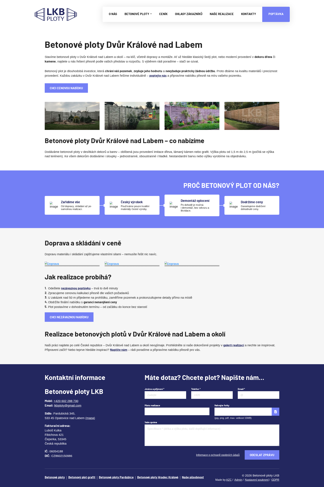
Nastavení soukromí (257, 479)
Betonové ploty (137, 14)
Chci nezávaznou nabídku (69, 317)
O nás (113, 14)
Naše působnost (193, 477)
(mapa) (90, 418)
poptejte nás (158, 75)
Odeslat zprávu (262, 455)
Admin (238, 479)
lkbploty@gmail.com (67, 405)
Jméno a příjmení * (154, 389)
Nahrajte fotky (221, 405)
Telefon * (196, 389)
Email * (241, 389)
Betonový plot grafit (81, 477)
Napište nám (118, 350)
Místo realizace (152, 405)
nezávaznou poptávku (76, 288)
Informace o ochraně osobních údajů (218, 455)
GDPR (275, 479)
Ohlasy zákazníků (188, 14)
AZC (229, 479)
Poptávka (276, 14)
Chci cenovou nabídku (66, 88)
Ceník (163, 14)
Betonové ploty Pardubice (116, 477)
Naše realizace (222, 14)
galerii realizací (233, 345)
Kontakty (248, 14)
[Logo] (55, 14)
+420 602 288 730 (66, 401)
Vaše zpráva (151, 422)
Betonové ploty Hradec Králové (157, 477)
